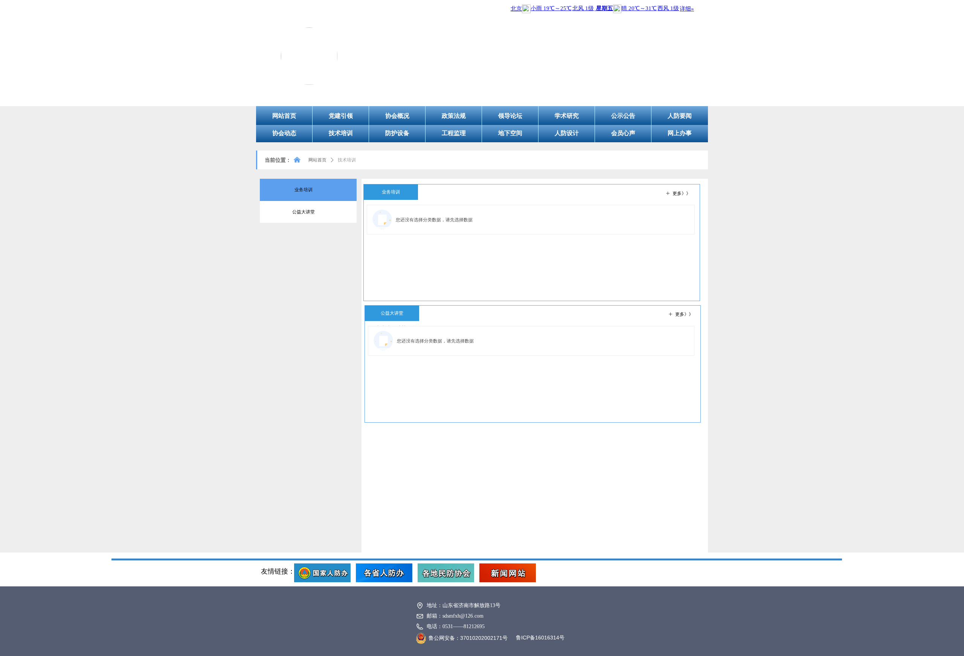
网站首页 (317, 160)
